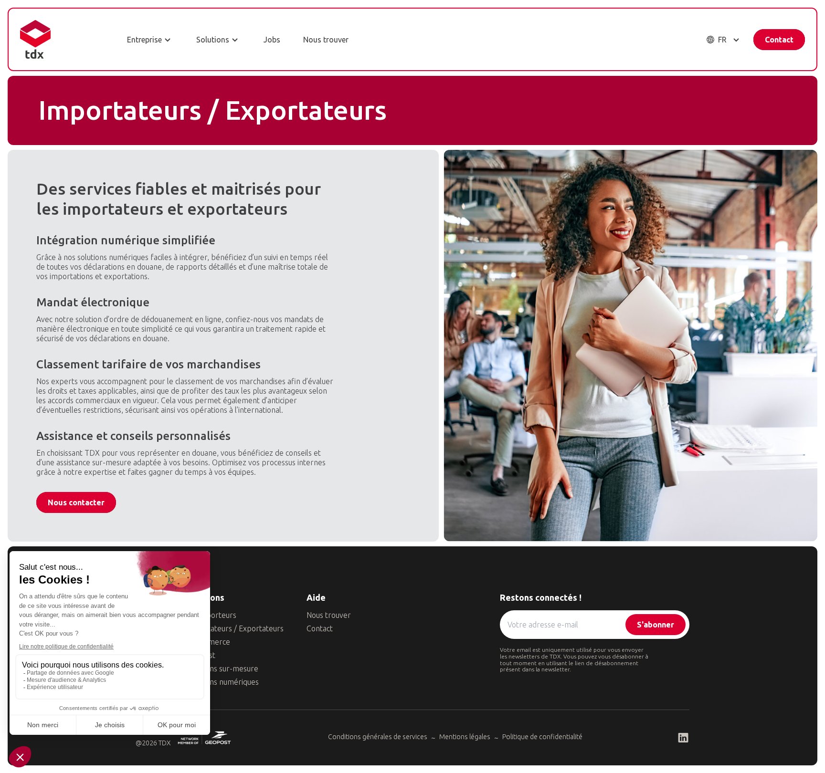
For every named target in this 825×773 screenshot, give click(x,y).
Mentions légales (464, 737)
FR (722, 39)
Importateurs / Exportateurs (235, 628)
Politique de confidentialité (542, 737)
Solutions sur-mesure (222, 668)
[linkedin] (683, 737)
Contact (779, 39)
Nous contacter (76, 502)
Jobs (272, 39)
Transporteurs (211, 615)
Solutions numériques (223, 682)
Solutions (212, 39)
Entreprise (144, 39)
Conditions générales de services (377, 737)
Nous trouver (326, 39)
